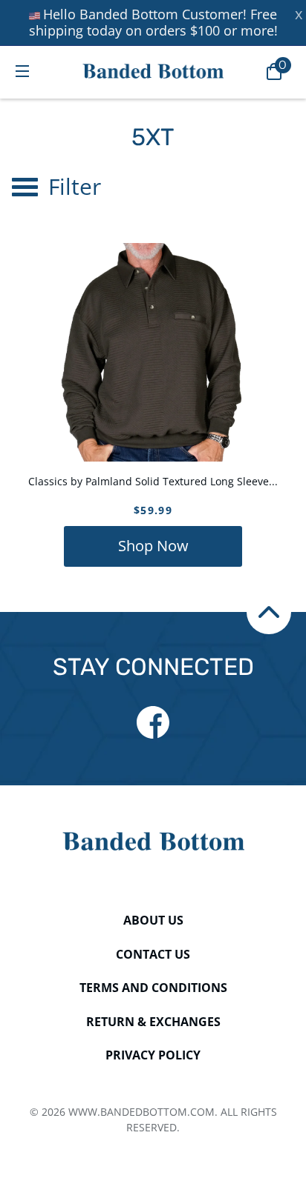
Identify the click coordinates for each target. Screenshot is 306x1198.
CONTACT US (153, 954)
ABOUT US (153, 920)
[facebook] (153, 722)
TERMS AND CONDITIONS (153, 987)
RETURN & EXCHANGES (153, 1022)
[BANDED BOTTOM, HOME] (153, 71)
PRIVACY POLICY (153, 1055)
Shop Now (153, 546)
